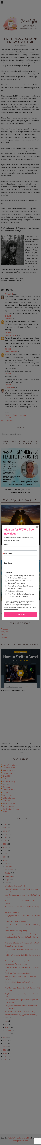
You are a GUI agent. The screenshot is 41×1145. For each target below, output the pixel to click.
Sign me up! (20, 614)
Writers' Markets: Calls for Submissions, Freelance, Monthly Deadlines (21, 595)
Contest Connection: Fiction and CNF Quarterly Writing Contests (20, 582)
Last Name (8, 563)
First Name (8, 553)
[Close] (37, 527)
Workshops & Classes (15, 591)
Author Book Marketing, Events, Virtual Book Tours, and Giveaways (21, 576)
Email (6, 544)
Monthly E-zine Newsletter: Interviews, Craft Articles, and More (20, 587)
